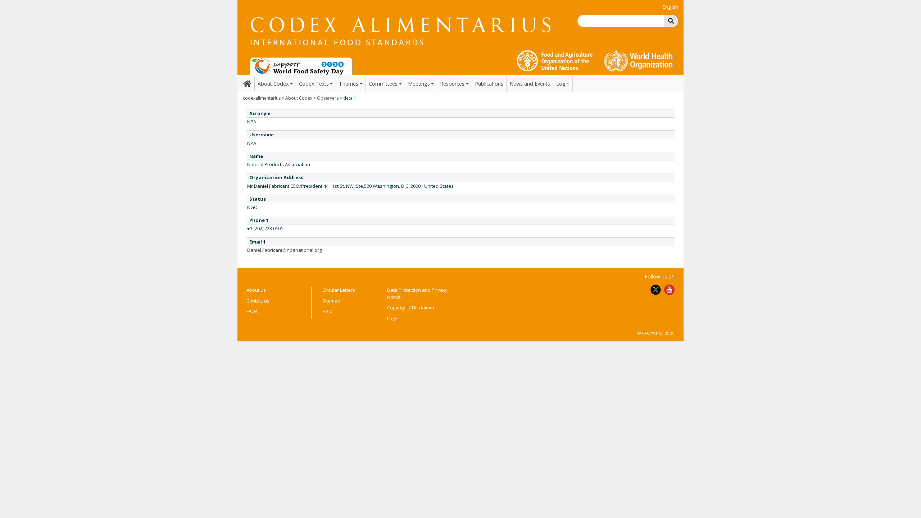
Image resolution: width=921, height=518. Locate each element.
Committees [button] (383, 83)
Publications (489, 83)
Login (563, 83)
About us (256, 290)
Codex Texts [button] (314, 83)
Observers (328, 98)
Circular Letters (338, 290)
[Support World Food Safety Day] (301, 66)
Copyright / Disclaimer (411, 307)
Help (327, 311)
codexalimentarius (262, 98)
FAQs (252, 311)
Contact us (257, 300)
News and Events (529, 83)
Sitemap (331, 300)
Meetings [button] (419, 83)
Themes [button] (348, 83)
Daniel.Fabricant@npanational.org (284, 250)
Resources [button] (452, 83)
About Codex (298, 98)
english (670, 7)
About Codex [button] (273, 83)
